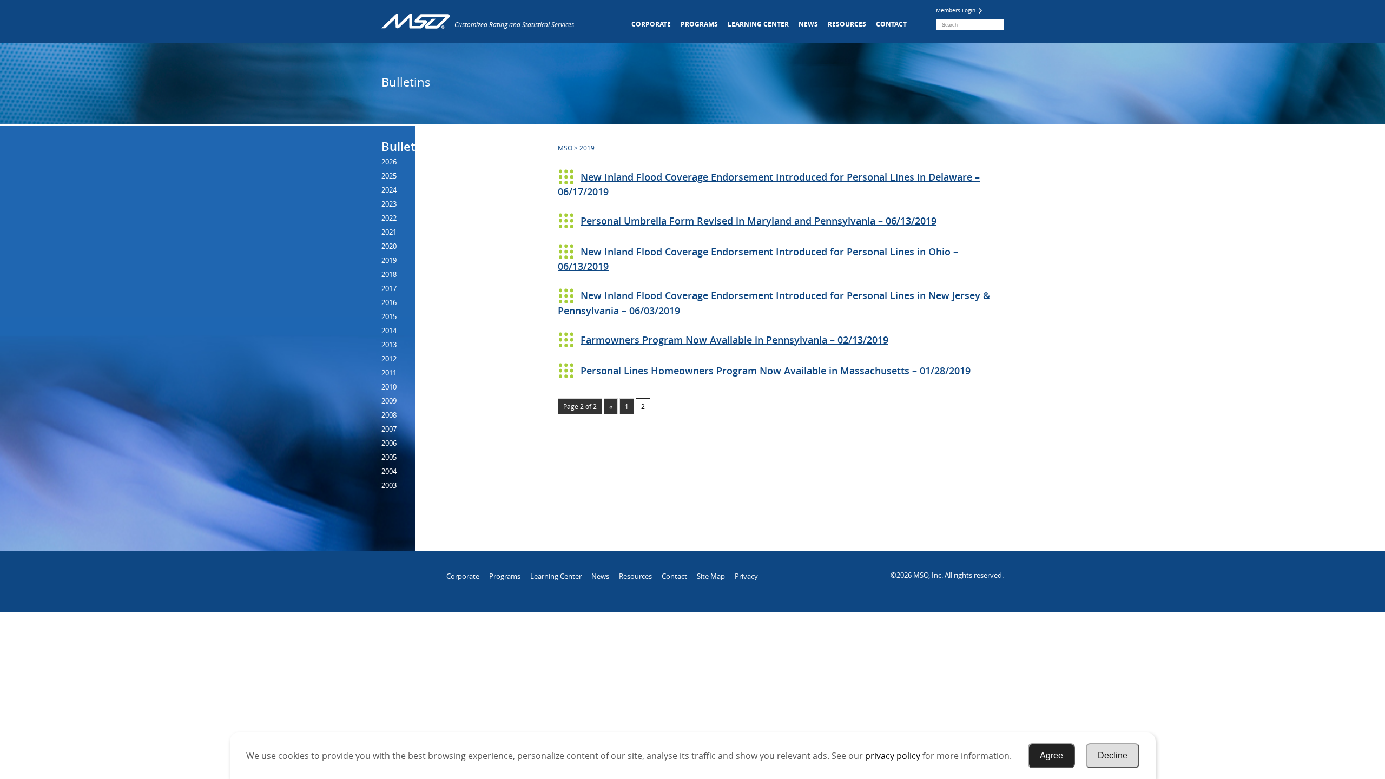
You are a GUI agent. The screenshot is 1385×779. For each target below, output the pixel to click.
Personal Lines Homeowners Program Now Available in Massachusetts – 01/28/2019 (776, 370)
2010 (389, 387)
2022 (389, 218)
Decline (1112, 755)
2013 (389, 344)
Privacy (746, 576)
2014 (389, 330)
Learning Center (758, 24)
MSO (565, 147)
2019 (389, 260)
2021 (389, 232)
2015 (389, 316)
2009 (389, 401)
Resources (847, 24)
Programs (699, 24)
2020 (389, 246)
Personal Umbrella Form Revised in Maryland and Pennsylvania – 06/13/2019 (758, 220)
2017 (389, 288)
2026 (389, 162)
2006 (389, 443)
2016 (389, 302)
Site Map (711, 576)
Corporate (651, 24)
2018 (389, 274)
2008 (389, 415)
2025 (389, 176)
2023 (389, 204)
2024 (389, 190)
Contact (891, 24)
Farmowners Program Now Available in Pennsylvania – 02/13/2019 (734, 339)
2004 (389, 471)
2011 (389, 373)
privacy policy (892, 756)
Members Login (956, 10)
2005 (389, 457)
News (808, 24)
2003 (389, 485)
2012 (389, 359)
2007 (389, 429)
